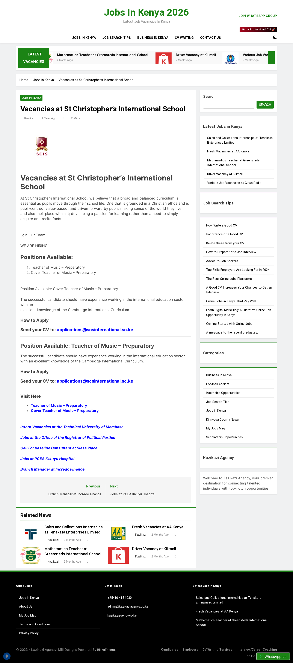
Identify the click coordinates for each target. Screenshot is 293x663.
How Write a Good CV (221, 225)
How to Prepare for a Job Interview (231, 252)
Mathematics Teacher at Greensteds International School (87, 55)
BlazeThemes (106, 649)
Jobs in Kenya (84, 38)
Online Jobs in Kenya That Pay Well (231, 301)
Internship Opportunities (223, 393)
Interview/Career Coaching (257, 649)
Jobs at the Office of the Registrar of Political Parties (67, 437)
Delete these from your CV (225, 243)
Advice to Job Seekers (222, 261)
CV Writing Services (217, 649)
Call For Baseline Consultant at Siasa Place (58, 448)
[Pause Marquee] (271, 57)
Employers (190, 649)
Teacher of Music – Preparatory (59, 405)
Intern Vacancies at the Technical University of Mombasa (72, 427)
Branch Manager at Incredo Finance (52, 469)
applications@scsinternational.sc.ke (95, 329)
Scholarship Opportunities (224, 437)
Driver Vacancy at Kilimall (180, 55)
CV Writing (184, 38)
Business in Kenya (152, 38)
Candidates (169, 649)
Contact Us (210, 38)
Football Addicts (218, 384)
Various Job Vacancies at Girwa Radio (257, 55)
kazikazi (29, 118)
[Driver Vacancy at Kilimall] (148, 60)
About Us (25, 606)
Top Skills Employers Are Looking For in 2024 (237, 270)
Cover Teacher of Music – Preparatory (65, 410)
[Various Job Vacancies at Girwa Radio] (215, 60)
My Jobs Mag (215, 428)
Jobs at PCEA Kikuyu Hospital (47, 459)
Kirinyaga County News (222, 420)
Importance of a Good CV (224, 234)
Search (209, 96)
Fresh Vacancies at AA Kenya (157, 527)
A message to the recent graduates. (232, 332)
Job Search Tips (116, 38)
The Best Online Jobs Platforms (229, 279)
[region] (56, 631)
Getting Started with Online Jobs (229, 324)
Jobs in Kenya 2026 (146, 12)
